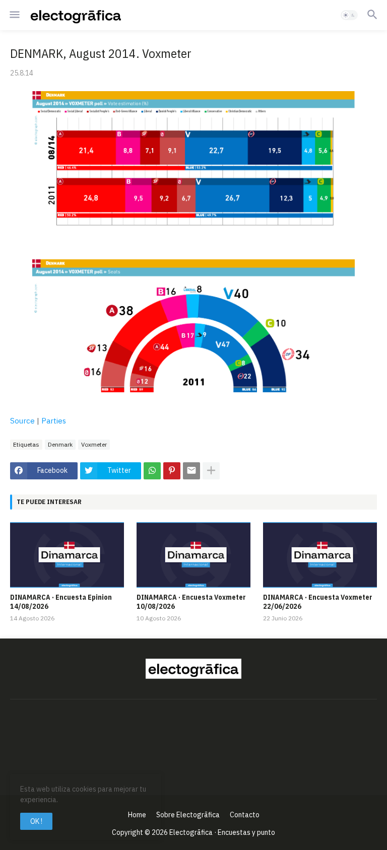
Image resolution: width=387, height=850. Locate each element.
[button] (14, 15)
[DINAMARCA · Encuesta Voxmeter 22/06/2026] (320, 555)
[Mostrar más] (211, 470)
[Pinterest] (171, 470)
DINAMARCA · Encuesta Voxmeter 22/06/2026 (317, 602)
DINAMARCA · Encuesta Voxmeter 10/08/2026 (191, 602)
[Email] (191, 470)
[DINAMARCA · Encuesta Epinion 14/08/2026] (67, 555)
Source (22, 421)
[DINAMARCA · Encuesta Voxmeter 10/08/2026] (193, 555)
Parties (53, 421)
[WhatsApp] (152, 470)
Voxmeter (94, 444)
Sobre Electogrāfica (188, 814)
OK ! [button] (36, 821)
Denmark (60, 444)
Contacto (245, 814)
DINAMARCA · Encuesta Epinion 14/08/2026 (61, 602)
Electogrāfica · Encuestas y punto (222, 832)
